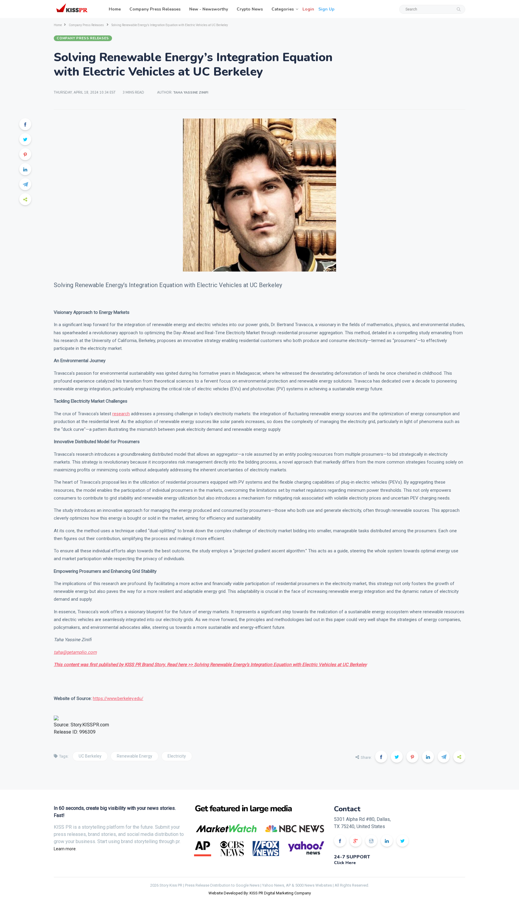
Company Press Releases (155, 9)
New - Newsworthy (208, 9)
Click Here (345, 863)
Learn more (65, 848)
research (121, 413)
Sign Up (326, 9)
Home (115, 9)
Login (308, 9)
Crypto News (250, 9)
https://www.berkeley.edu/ (118, 698)
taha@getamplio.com (75, 652)
